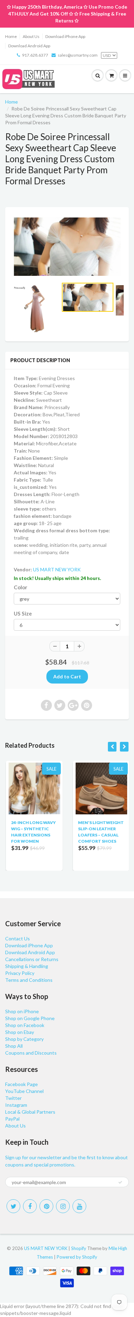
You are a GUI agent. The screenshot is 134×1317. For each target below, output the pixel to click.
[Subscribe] (120, 1182)
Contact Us (17, 938)
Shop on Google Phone (30, 1018)
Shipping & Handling (26, 966)
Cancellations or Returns (31, 959)
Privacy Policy (19, 973)
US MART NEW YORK (57, 569)
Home (11, 36)
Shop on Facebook (24, 1025)
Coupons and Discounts (31, 1053)
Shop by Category (24, 1039)
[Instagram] (63, 1206)
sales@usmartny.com (78, 55)
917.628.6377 (35, 55)
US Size (23, 613)
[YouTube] (79, 1206)
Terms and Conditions (29, 980)
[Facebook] (30, 1206)
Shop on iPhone (22, 1011)
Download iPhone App (65, 36)
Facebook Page (21, 1084)
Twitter (13, 1098)
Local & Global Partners (30, 1112)
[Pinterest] (46, 1206)
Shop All (14, 1046)
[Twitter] (13, 1206)
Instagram (16, 1105)
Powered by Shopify (77, 1257)
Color (20, 587)
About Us (31, 36)
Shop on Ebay (19, 1032)
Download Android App (29, 45)
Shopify (78, 1248)
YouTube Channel (24, 1091)
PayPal (12, 1119)
